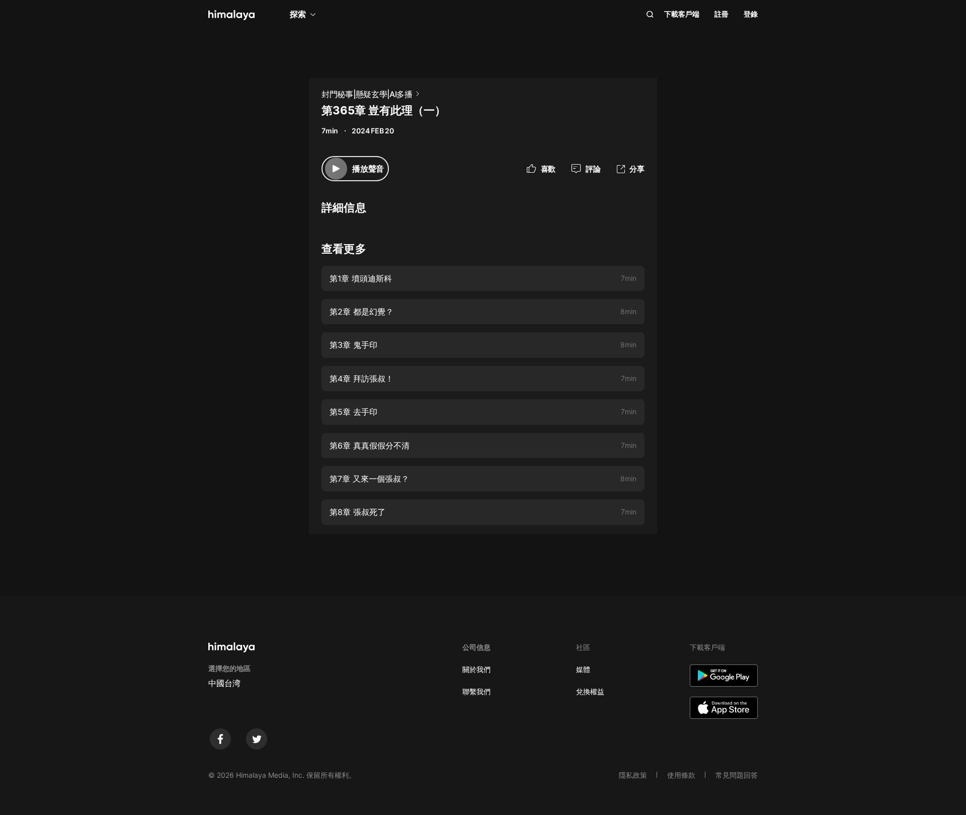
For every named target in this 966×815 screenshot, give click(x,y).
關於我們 (476, 669)
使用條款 (681, 775)
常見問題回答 (736, 775)
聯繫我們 (476, 691)
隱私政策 (633, 775)
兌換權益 (590, 691)
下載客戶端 (681, 14)
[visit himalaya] (231, 15)
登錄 (751, 14)
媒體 (583, 669)
